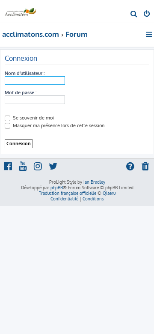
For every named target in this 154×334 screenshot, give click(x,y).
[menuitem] (134, 14)
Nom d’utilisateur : (24, 73)
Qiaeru (109, 193)
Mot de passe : (20, 92)
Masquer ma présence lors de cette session (58, 125)
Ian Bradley (94, 182)
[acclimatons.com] (20, 11)
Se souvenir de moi (33, 118)
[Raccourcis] (149, 34)
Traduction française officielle (67, 193)
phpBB (56, 187)
